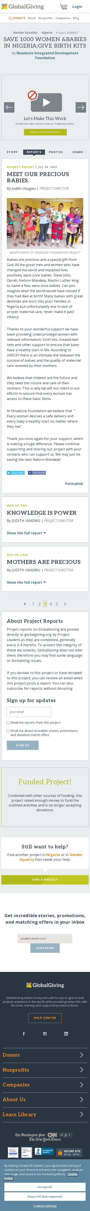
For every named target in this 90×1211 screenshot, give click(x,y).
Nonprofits (45, 18)
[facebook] (24, 1033)
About (32, 18)
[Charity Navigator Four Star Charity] (14, 1152)
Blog (76, 18)
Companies (63, 18)
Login (77, 6)
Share (78, 152)
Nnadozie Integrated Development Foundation (47, 55)
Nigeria (47, 32)
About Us (14, 1100)
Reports (34, 152)
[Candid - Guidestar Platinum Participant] (28, 1152)
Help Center (45, 1018)
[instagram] (45, 1033)
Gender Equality (25, 32)
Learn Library (19, 1115)
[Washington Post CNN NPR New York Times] (45, 1138)
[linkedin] (66, 1033)
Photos (56, 152)
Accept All (45, 1187)
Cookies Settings (45, 1206)
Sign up (22, 745)
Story (12, 152)
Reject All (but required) (45, 1196)
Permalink (74, 483)
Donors (11, 1055)
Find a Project (45, 879)
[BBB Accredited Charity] (45, 1152)
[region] (45, 1185)
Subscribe (45, 948)
